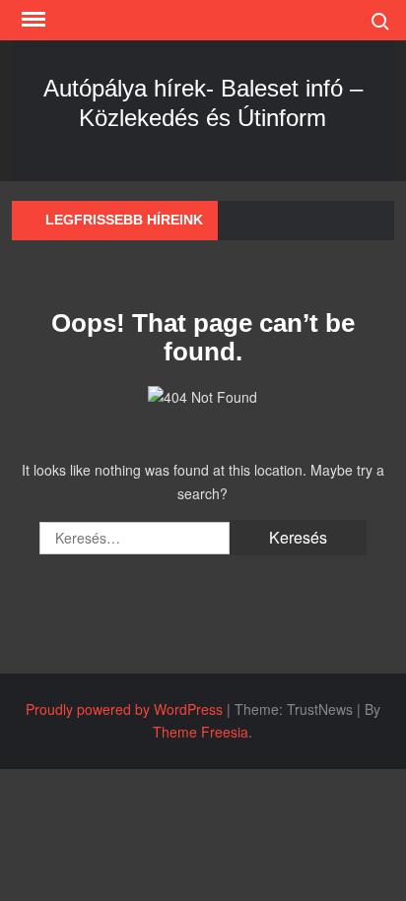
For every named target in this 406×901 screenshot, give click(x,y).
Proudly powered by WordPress (124, 709)
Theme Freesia (200, 731)
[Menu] (31, 19)
